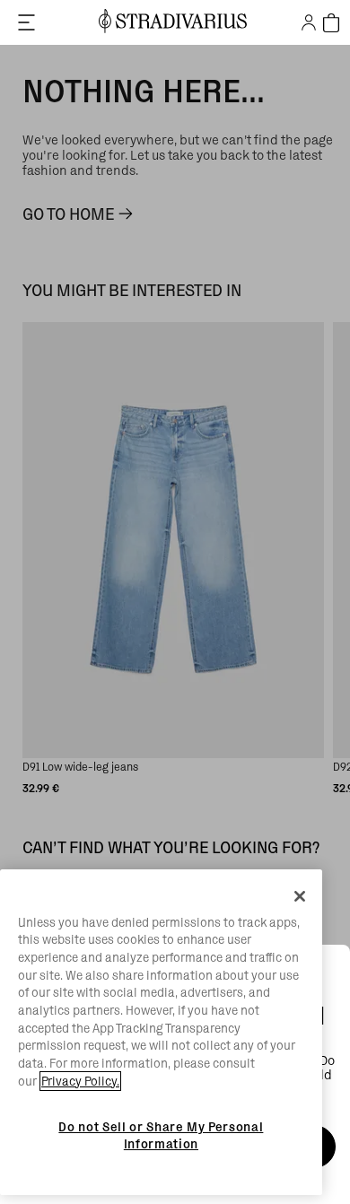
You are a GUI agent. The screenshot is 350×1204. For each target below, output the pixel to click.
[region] (161, 1032)
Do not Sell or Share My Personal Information (160, 1135)
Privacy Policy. (80, 1081)
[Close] (299, 896)
